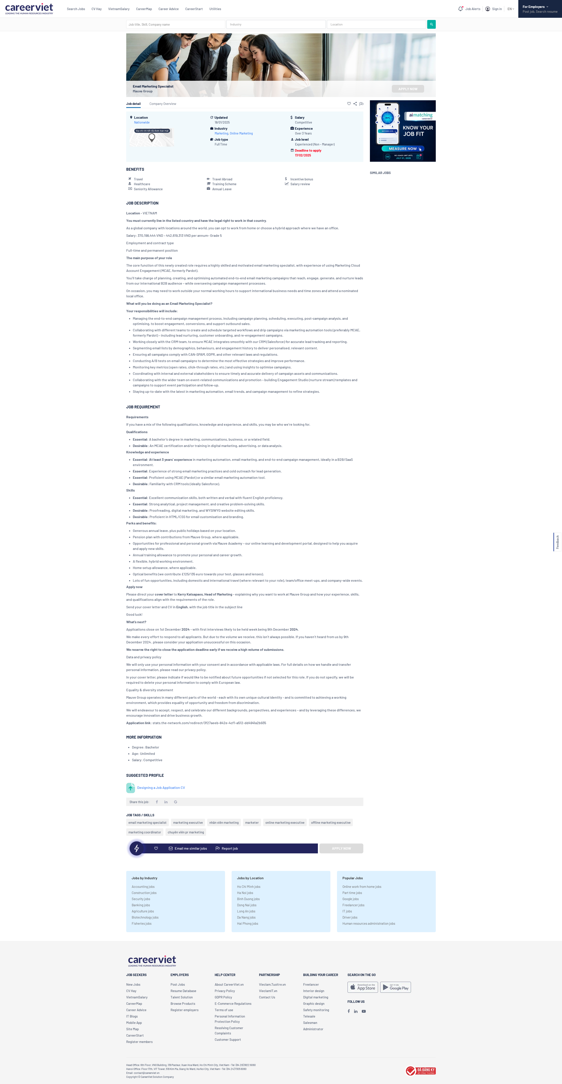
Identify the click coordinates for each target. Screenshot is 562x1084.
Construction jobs (144, 893)
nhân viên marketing (224, 822)
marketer (252, 822)
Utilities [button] (215, 9)
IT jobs (347, 911)
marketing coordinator (144, 832)
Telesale (309, 1016)
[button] (349, 103)
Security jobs (141, 899)
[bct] (420, 1070)
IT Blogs (132, 1016)
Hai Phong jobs (247, 923)
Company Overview (163, 104)
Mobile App (134, 1023)
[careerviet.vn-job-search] (363, 987)
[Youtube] (364, 1011)
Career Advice (169, 9)
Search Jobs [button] (76, 9)
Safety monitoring (316, 1010)
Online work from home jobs (361, 886)
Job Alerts (472, 9)
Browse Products (183, 1003)
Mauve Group (143, 91)
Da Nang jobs (246, 917)
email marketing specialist (147, 822)
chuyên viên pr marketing (186, 832)
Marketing (221, 133)
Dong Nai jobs (246, 905)
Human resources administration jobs (368, 923)
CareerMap (144, 9)
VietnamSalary (119, 9)
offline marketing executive (331, 822)
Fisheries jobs (141, 923)
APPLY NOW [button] (408, 89)
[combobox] (175, 24)
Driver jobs (349, 917)
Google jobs (350, 899)
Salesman (310, 1023)
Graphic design (313, 1003)
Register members (139, 1042)
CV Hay (97, 9)
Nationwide (142, 122)
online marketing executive (284, 822)
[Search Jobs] (431, 24)
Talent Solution (182, 997)
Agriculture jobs (143, 911)
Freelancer (311, 984)
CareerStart (194, 9)
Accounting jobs (143, 886)
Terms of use (224, 1010)
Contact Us (267, 997)
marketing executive (188, 822)
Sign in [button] (497, 9)
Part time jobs (352, 893)
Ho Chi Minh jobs (248, 886)
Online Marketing (241, 133)
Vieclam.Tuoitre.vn (272, 984)
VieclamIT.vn (268, 991)
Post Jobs (178, 984)
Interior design (313, 991)
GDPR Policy (223, 997)
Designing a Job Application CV (161, 787)
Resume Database (183, 991)
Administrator (313, 1029)
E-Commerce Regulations (233, 1003)
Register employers (184, 1010)
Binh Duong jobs (248, 899)
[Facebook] (349, 1011)
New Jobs (133, 984)
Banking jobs (141, 905)
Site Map (132, 1029)
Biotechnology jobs (145, 917)
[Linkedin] (355, 1011)
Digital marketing (315, 997)
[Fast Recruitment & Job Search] (29, 8)
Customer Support (228, 1039)
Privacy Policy (225, 991)
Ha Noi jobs (245, 893)
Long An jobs (246, 911)
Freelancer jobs (353, 905)
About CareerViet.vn (229, 984)
